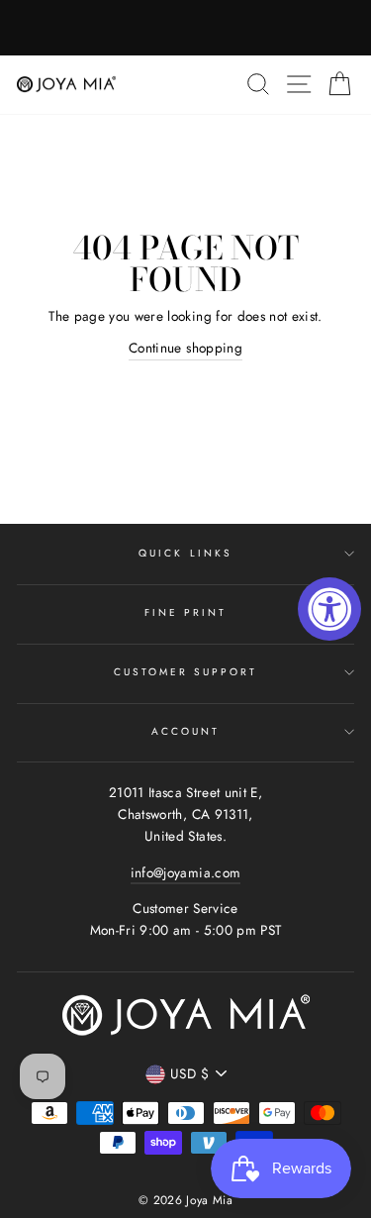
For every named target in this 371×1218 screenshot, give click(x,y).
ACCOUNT (185, 731)
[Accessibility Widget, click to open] (329, 609)
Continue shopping (185, 347)
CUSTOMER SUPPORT (186, 671)
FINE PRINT (186, 612)
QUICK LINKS (185, 553)
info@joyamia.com (185, 872)
